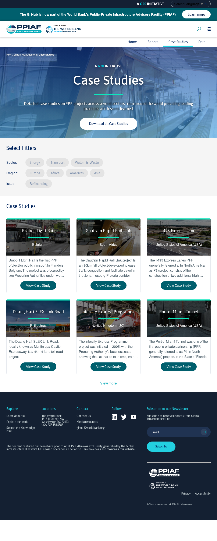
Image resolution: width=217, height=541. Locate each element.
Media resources (87, 422)
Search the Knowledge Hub (20, 429)
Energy (35, 162)
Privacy (186, 493)
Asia (97, 173)
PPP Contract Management (21, 54)
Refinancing (39, 184)
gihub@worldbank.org (90, 427)
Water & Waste (87, 162)
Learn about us (15, 416)
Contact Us (84, 416)
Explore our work (17, 422)
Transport (57, 162)
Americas (77, 173)
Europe (35, 173)
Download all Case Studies (108, 124)
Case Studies (178, 42)
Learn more (196, 14)
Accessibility (203, 493)
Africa (55, 173)
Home (132, 42)
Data (201, 42)
